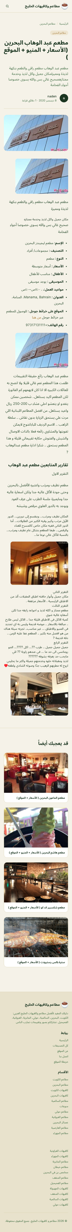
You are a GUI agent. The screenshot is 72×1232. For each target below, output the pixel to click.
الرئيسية (63, 23)
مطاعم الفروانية (60, 1116)
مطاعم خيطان (60, 1166)
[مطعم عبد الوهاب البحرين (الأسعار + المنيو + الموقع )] (36, 176)
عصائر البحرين (60, 1122)
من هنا (36, 317)
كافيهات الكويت (59, 1090)
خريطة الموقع (61, 1061)
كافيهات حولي (60, 1204)
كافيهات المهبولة (59, 1188)
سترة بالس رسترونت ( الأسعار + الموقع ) (41, 962)
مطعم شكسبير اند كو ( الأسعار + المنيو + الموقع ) (36, 907)
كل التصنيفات (60, 1045)
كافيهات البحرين (59, 1095)
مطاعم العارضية (59, 1127)
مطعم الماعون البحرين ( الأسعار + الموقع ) (41, 797)
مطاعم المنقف (60, 1177)
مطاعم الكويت (60, 1079)
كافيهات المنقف (59, 1193)
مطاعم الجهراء (60, 1133)
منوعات (64, 1106)
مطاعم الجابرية (60, 1161)
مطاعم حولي (61, 1111)
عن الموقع (62, 1050)
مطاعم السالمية (59, 1100)
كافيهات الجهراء (59, 1156)
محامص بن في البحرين (55, 1172)
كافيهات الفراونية (59, 1150)
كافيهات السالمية (59, 1199)
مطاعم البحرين (47, 23)
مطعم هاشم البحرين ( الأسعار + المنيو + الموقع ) (37, 852)
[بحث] (7, 6)
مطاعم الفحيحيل (59, 1183)
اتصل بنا (63, 1056)
